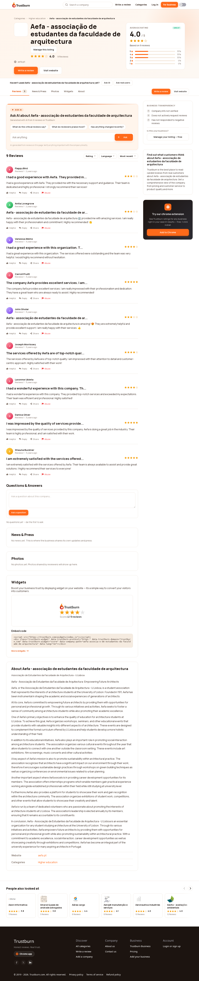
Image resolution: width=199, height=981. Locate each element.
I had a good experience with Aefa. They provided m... (46, 177)
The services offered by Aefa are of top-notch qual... (45, 353)
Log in (155, 4)
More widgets (18, 651)
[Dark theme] (183, 4)
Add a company (84, 956)
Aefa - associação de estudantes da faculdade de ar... (47, 212)
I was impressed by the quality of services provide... (45, 423)
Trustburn (24, 941)
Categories (141, 4)
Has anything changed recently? (107, 126)
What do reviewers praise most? (68, 126)
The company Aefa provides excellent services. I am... (46, 283)
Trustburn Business (140, 946)
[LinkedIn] (30, 962)
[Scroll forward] (190, 888)
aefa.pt (42, 855)
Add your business (140, 956)
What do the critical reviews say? (29, 126)
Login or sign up (171, 946)
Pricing (133, 951)
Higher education (37, 18)
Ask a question (18, 512)
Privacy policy (76, 974)
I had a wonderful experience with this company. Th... (46, 388)
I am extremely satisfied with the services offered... (45, 459)
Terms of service (94, 974)
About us (110, 946)
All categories (83, 946)
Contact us (110, 951)
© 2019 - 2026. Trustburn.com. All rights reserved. (40, 974)
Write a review (123, 4)
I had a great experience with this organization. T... (44, 247)
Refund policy (113, 974)
